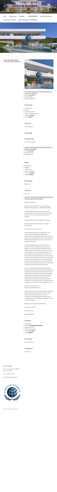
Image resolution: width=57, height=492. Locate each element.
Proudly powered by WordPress (10, 409)
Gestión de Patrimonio (45, 16)
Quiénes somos (12, 16)
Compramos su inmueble (10, 19)
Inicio (5, 16)
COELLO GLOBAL (25, 5)
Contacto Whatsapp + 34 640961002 (27, 19)
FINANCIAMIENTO (33, 16)
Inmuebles (21, 16)
